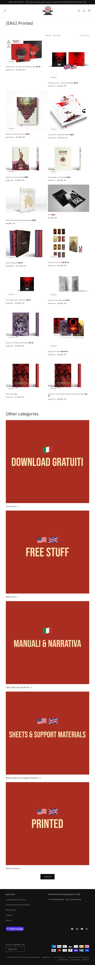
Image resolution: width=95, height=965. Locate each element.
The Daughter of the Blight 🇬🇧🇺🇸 (59, 177)
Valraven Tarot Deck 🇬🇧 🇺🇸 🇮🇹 (58, 262)
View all (47, 876)
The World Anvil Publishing (19, 957)
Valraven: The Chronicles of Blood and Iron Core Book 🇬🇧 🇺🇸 (67, 395)
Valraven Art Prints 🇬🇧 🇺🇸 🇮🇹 (58, 351)
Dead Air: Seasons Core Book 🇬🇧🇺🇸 (18, 134)
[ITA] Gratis (11, 506)
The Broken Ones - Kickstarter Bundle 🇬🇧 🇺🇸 (63, 83)
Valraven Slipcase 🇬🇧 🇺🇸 (14, 263)
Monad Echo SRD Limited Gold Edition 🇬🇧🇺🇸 (21, 220)
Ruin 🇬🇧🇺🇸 (51, 215)
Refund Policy (46, 957)
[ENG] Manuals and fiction (18, 687)
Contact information (59, 957)
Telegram (9, 915)
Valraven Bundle (11, 394)
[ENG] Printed (12, 868)
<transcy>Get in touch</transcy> (18, 905)
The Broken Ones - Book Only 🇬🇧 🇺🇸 (18, 300)
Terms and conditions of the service (78, 957)
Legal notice (85, 959)
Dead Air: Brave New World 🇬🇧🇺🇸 (17, 177)
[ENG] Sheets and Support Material (22, 777)
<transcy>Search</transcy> (16, 900)
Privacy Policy (75, 959)
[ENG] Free (11, 596)
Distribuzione (11, 910)
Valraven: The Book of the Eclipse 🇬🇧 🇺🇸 (19, 343)
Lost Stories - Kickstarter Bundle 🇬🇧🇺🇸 (61, 135)
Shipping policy (64, 959)
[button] (4, 10)
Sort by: (48, 35)
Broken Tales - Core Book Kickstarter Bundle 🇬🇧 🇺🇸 (23, 67)
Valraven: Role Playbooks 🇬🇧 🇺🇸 (59, 300)
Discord (8, 920)
